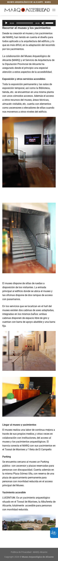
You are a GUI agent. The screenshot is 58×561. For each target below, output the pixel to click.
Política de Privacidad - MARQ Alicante (29, 552)
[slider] (49, 22)
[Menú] (54, 10)
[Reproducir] (6, 23)
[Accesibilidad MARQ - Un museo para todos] (27, 10)
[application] (29, 23)
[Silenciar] (43, 23)
